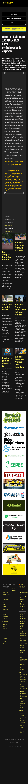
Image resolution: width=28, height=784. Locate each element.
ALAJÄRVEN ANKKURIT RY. (14, 590)
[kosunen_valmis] (14, 532)
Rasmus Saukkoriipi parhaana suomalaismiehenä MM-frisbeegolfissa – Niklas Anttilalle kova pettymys (22, 699)
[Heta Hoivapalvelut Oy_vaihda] (14, 511)
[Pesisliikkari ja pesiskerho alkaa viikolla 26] (7, 352)
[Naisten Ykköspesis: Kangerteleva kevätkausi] (7, 241)
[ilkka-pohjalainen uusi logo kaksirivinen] (14, 438)
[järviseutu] (14, 432)
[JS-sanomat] (14, 445)
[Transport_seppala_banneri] (14, 453)
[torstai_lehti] (14, 472)
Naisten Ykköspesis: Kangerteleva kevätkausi (6, 255)
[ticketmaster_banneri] (14, 425)
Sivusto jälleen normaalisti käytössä (7, 307)
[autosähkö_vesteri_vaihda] (14, 490)
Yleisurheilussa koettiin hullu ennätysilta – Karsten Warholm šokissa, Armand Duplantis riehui (22, 620)
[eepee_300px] (14, 460)
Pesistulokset (14, 594)
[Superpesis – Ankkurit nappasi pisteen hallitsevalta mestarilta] (20, 298)
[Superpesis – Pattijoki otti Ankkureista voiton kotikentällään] (20, 351)
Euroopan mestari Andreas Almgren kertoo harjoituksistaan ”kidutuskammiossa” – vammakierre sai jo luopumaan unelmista (22, 660)
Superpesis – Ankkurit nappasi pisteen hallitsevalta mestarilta (20, 309)
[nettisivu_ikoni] (12, 412)
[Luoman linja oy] (14, 554)
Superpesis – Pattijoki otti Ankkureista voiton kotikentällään (20, 361)
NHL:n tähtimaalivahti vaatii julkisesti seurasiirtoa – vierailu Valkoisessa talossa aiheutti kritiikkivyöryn (22, 680)
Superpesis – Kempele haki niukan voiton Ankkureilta (19, 246)
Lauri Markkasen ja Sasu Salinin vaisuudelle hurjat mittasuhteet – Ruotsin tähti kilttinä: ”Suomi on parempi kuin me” (22, 721)
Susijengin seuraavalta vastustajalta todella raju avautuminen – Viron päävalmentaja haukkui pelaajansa (22, 639)
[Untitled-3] (8, 2)
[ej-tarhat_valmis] (14, 500)
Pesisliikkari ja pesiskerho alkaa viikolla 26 (7, 362)
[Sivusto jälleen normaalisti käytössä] (7, 298)
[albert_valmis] (14, 479)
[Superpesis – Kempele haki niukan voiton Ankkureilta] (20, 236)
